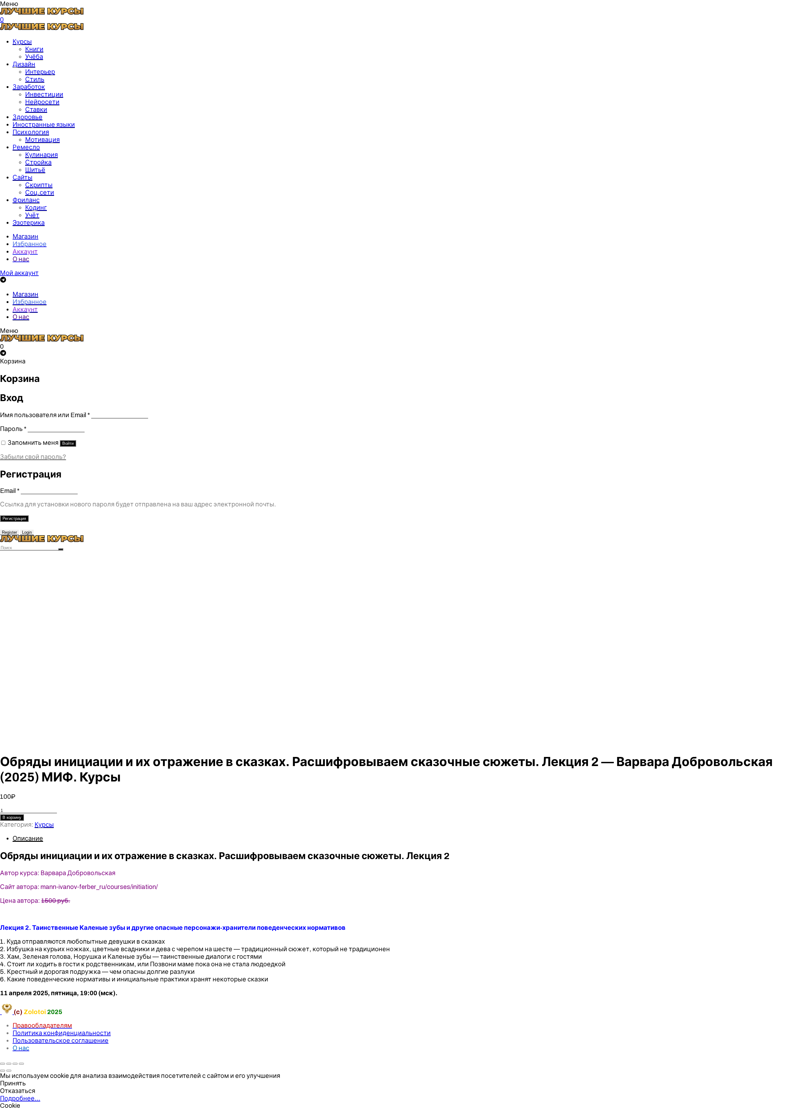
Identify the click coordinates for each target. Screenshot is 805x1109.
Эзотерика (29, 222)
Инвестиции (44, 94)
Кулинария (41, 154)
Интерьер (40, 71)
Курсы (22, 41)
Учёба (34, 56)
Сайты (22, 177)
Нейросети (42, 101)
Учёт (32, 215)
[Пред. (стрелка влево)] (2, 1071)
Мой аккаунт (19, 272)
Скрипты (39, 184)
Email (9, 490)
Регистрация (14, 518)
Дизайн (24, 64)
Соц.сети (39, 192)
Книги (34, 49)
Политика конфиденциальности (62, 1032)
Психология (31, 132)
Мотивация (42, 139)
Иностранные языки (44, 124)
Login (27, 532)
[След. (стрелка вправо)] (8, 1071)
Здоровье (27, 116)
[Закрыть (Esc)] (2, 1064)
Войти (68, 443)
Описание (28, 838)
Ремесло (26, 147)
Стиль (34, 79)
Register (9, 532)
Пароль (13, 428)
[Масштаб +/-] (21, 1064)
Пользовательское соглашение (60, 1040)
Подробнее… (20, 1098)
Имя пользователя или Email (45, 414)
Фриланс (26, 199)
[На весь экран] (15, 1064)
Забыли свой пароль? (33, 456)
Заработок (29, 86)
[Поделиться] (8, 1064)
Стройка (38, 162)
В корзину (12, 817)
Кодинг (36, 207)
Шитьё (35, 169)
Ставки (36, 109)
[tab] (409, 838)
